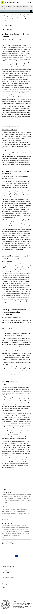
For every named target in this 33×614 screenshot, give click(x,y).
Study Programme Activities (19, 17)
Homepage (4, 15)
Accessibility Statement (8, 577)
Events (8, 17)
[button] (3, 542)
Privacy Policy (6, 575)
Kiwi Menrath (5, 129)
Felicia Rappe (13, 176)
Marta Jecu (5, 384)
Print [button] (4, 587)
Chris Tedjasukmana (7, 317)
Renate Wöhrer (17, 317)
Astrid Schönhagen (23, 176)
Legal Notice (6, 572)
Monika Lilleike (5, 176)
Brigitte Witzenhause (7, 178)
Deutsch (5, 589)
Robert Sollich (13, 129)
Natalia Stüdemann (7, 261)
